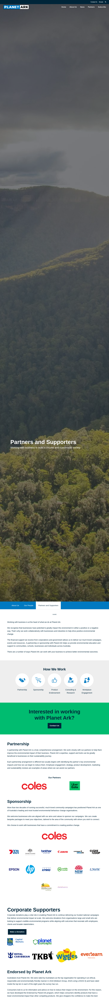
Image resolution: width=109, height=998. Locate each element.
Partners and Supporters (48, 605)
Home (63, 7)
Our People (28, 605)
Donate (101, 2)
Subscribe (102, 7)
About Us (73, 7)
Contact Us (94, 2)
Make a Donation (17, 932)
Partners (91, 7)
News (82, 7)
